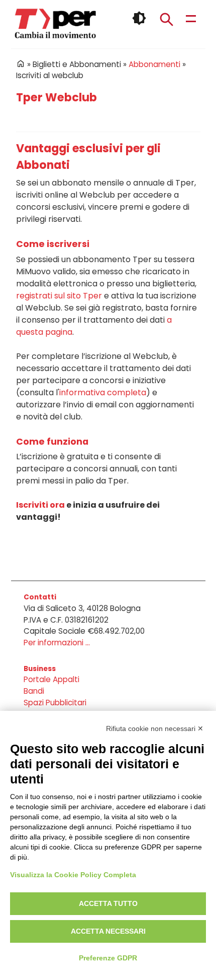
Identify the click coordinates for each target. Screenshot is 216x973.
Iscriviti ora (40, 505)
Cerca (166, 19)
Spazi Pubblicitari (55, 702)
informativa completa (102, 392)
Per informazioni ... (57, 642)
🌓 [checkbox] (139, 18)
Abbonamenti (154, 64)
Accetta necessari (108, 931)
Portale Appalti (51, 679)
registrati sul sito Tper (59, 295)
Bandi (34, 691)
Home (20, 63)
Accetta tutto (108, 903)
